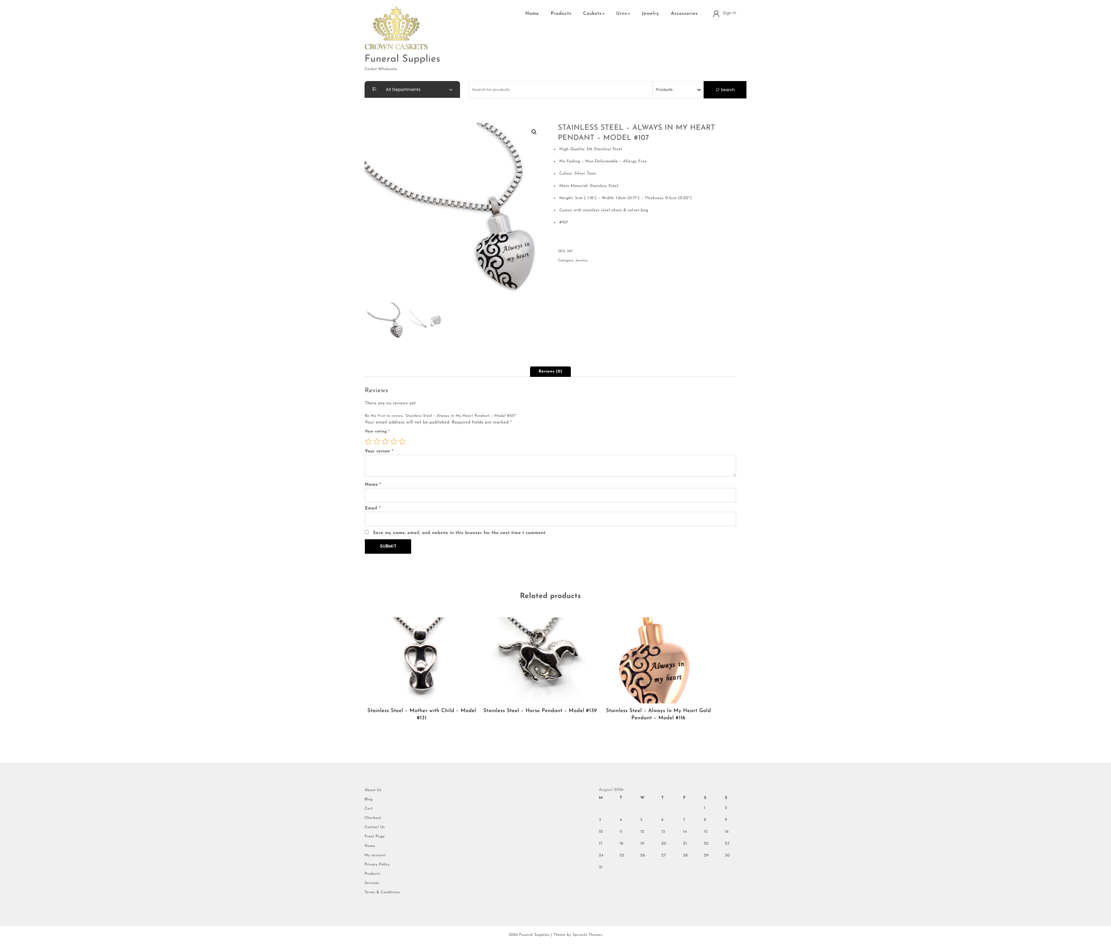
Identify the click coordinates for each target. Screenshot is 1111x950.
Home (532, 13)
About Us (373, 790)
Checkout (373, 818)
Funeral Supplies (402, 59)
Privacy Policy (377, 865)
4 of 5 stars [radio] (393, 441)
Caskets (592, 13)
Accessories (684, 13)
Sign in (729, 13)
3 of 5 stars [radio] (385, 441)
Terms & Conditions (382, 892)
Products (561, 13)
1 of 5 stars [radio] (368, 441)
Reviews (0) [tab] (550, 371)
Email (372, 508)
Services (372, 883)
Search (727, 90)
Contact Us (375, 827)
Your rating (377, 432)
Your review (379, 451)
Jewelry (650, 13)
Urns (621, 13)
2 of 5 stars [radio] (376, 441)
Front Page (375, 837)
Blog (369, 800)
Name (373, 485)
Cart (369, 809)
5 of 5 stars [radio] (402, 441)
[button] (534, 132)
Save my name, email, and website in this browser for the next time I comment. (459, 533)
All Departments (403, 89)
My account (375, 855)
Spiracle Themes (587, 935)
